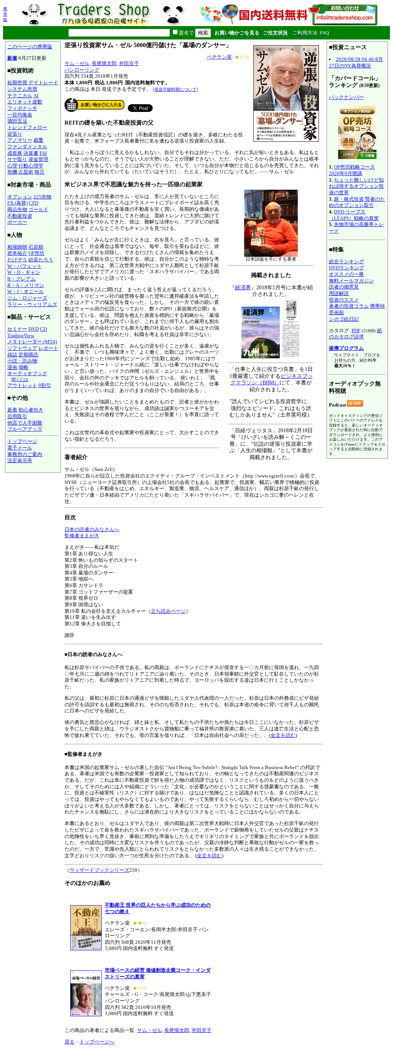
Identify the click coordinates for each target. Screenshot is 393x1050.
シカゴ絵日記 (344, 319)
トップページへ (96, 1042)
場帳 (23, 367)
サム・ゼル (76, 63)
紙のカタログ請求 (355, 334)
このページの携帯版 (29, 46)
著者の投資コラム (349, 306)
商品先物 (17, 209)
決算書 (30, 153)
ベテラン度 (219, 57)
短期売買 (17, 82)
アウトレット (22, 385)
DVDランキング (346, 268)
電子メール (19, 448)
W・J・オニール (25, 291)
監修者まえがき (81, 535)
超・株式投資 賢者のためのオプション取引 (357, 202)
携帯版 (5, 14)
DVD (33, 329)
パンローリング (81, 70)
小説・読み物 (22, 361)
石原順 (35, 247)
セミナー (17, 329)
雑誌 (12, 355)
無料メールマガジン (351, 281)
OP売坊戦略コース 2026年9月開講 (352, 170)
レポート (48, 348)
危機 (12, 172)
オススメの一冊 (346, 274)
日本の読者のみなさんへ (91, 529)
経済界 (243, 287)
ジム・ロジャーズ (27, 298)
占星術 (25, 172)
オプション (19, 197)
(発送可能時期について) (175, 89)
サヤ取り (17, 159)
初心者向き (30, 410)
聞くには (20, 379)
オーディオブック (27, 373)
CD (43, 329)
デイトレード (43, 82)
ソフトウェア (22, 348)
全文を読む (283, 735)
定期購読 (28, 355)
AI (35, 95)
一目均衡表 (19, 115)
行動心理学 (30, 166)
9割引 (44, 385)
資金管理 (38, 159)
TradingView (20, 335)
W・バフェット (24, 266)
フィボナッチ (22, 108)
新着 (12, 58)
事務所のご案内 (24, 454)
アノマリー (19, 140)
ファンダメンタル (27, 146)
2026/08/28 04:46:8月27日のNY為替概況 (356, 62)
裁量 (38, 140)
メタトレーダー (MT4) (32, 342)
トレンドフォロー (27, 127)
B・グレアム (21, 279)
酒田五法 (17, 121)
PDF (356, 330)
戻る (69, 1042)
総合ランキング (346, 261)
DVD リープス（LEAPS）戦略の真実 (354, 215)
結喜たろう (40, 259)
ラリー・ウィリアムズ (32, 304)
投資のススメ (344, 300)
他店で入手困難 (24, 423)
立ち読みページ (168, 611)
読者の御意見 (344, 287)
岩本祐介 (17, 253)
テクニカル (19, 95)
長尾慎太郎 (104, 63)
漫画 (12, 367)
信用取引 (17, 416)
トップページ (22, 441)
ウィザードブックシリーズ (99, 870)
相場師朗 (17, 247)
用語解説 (339, 293)
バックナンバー (346, 97)
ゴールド (38, 209)
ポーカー (17, 222)
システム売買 (22, 89)
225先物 (42, 197)
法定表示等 (19, 460)
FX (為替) (17, 203)
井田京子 (129, 63)
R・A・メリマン (25, 285)
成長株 (14, 153)
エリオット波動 (24, 102)
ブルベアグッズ (24, 429)
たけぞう (17, 259)
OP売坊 (36, 253)
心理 (12, 166)
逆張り (14, 134)
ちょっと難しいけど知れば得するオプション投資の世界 (356, 186)
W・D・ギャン (23, 272)
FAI (43, 153)
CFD (33, 203)
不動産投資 (19, 216)
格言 (40, 172)
